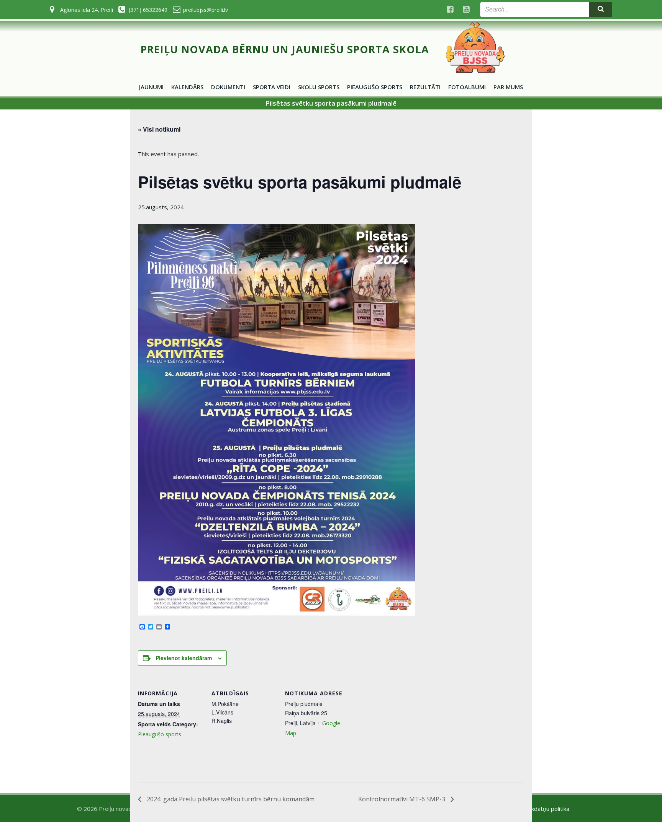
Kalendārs (187, 87)
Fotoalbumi (467, 87)
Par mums (508, 87)
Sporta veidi (271, 87)
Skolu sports (318, 87)
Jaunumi (151, 87)
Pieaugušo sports (374, 87)
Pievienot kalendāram (184, 658)
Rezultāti (425, 87)
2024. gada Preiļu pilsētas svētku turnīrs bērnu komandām (230, 799)
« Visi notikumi (159, 129)
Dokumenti (228, 87)
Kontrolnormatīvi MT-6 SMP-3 (402, 799)
